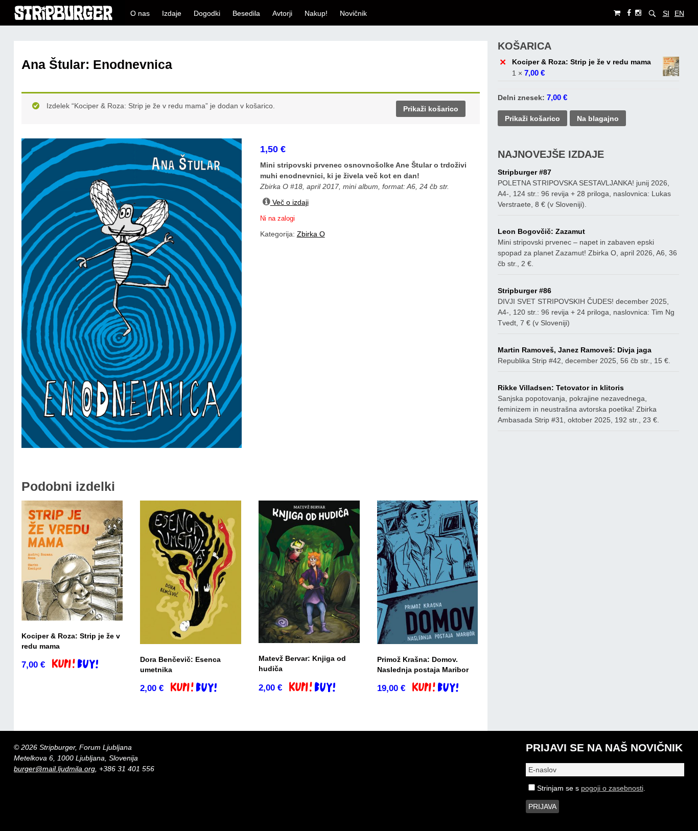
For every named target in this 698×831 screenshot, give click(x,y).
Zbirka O (311, 234)
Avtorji (282, 13)
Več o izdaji (289, 202)
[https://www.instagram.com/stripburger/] (638, 13)
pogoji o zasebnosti (612, 788)
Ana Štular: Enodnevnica (96, 65)
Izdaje (171, 13)
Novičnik (353, 13)
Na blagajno (598, 118)
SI (666, 13)
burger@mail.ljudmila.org (54, 769)
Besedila (246, 13)
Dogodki (207, 13)
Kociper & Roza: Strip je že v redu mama (581, 62)
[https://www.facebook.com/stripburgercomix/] (629, 13)
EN (679, 13)
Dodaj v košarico (84, 665)
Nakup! (316, 13)
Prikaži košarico (430, 109)
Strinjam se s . (590, 788)
